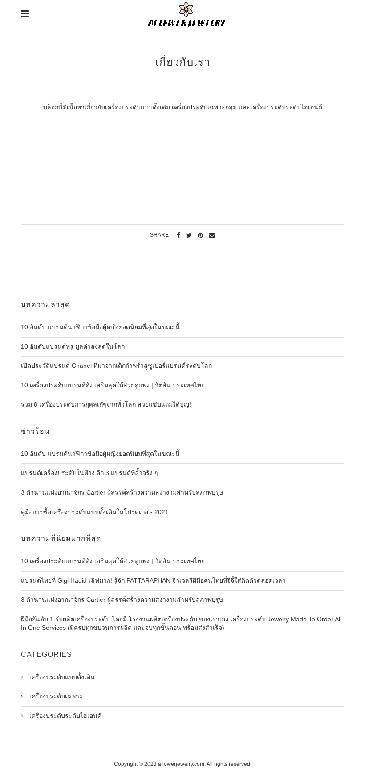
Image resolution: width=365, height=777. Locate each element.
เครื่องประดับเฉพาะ (55, 696)
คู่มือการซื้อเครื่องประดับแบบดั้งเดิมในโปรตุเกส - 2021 (95, 511)
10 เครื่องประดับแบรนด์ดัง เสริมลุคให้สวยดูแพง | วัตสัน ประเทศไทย (113, 385)
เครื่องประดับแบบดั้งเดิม (61, 676)
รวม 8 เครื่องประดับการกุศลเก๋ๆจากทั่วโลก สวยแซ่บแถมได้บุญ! (106, 404)
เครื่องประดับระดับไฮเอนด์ (64, 715)
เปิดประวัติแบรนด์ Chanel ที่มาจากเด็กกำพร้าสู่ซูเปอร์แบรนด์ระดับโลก (116, 365)
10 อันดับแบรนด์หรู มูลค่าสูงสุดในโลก (73, 346)
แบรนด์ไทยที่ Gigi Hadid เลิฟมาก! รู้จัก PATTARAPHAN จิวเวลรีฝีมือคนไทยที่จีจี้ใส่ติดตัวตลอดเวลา (153, 580)
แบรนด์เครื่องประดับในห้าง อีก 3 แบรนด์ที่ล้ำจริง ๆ (89, 472)
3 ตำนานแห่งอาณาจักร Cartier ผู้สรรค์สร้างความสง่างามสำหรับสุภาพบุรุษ (122, 492)
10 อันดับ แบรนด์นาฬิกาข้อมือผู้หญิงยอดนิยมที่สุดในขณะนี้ (100, 326)
